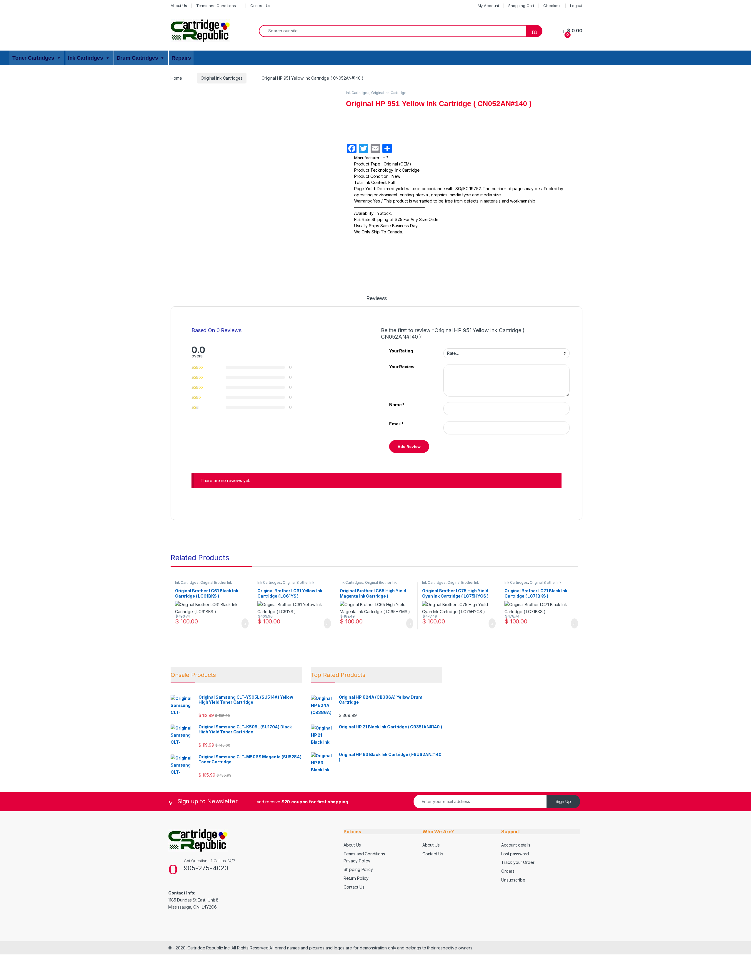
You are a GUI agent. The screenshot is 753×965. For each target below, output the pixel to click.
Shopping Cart (521, 5)
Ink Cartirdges (85, 58)
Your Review (401, 366)
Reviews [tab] (376, 298)
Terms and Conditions (216, 5)
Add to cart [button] (245, 623)
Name (396, 404)
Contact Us (260, 5)
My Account (488, 5)
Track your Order (517, 862)
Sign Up (563, 801)
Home (176, 78)
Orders (507, 871)
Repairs (181, 58)
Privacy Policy (357, 860)
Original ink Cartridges (222, 78)
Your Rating (401, 350)
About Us (179, 5)
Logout (576, 5)
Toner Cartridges (33, 58)
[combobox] (393, 31)
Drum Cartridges (137, 58)
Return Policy (356, 878)
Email (396, 423)
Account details (515, 844)
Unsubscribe (513, 879)
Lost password (515, 853)
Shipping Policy (358, 869)
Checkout (552, 5)
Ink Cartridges (357, 93)
